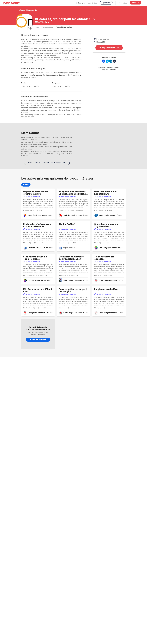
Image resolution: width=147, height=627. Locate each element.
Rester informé (39, 340)
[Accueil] (12, 3)
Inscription (135, 3)
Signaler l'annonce (109, 70)
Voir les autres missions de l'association (47, 163)
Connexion (122, 3)
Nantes (25, 185)
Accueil (37, 27)
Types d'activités (47, 27)
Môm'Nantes (42, 22)
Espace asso (106, 3)
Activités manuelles (64, 27)
